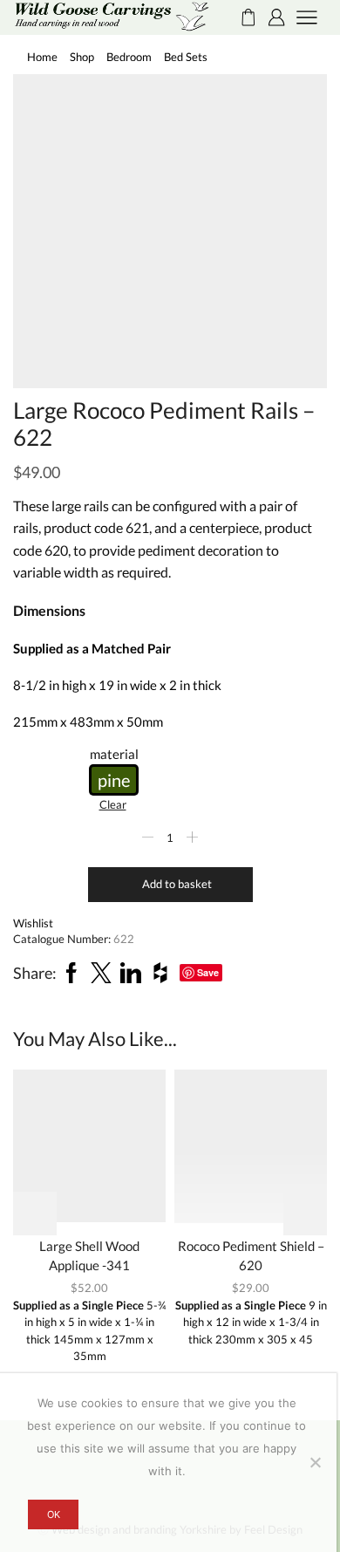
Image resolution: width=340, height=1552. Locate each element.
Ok (53, 1514)
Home (42, 57)
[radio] (114, 780)
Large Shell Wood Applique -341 (89, 1255)
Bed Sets (185, 57)
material (114, 754)
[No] (314, 1462)
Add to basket (177, 884)
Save (208, 972)
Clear (112, 804)
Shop (82, 57)
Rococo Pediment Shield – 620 (251, 1255)
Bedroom (129, 57)
